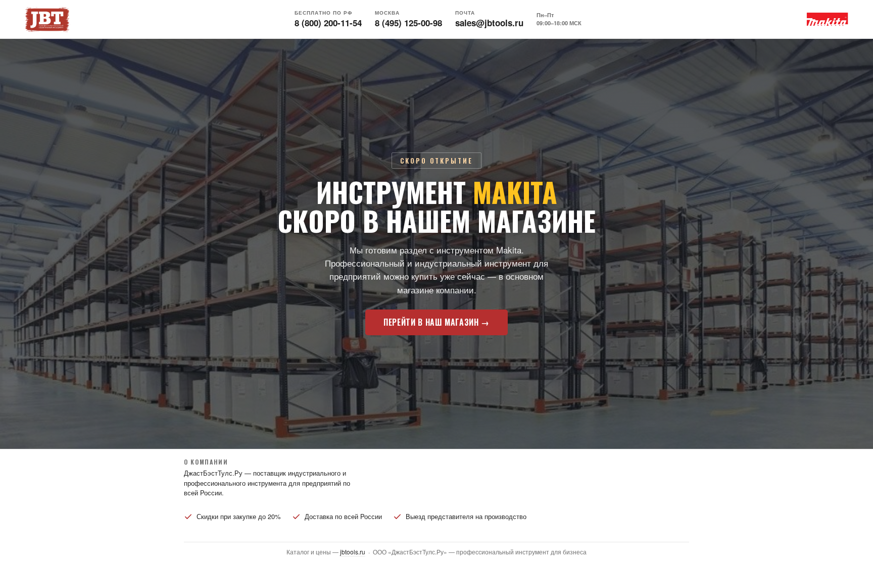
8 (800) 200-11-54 (328, 23)
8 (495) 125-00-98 (408, 23)
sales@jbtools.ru (489, 23)
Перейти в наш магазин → (436, 322)
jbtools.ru (352, 551)
